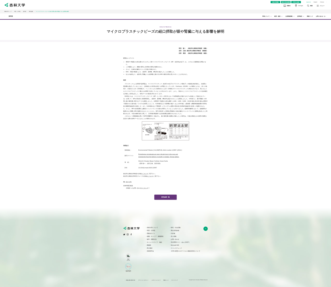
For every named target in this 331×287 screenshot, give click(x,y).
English (315, 2)
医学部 (11, 16)
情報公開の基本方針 (130, 280)
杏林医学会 (150, 251)
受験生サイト (151, 233)
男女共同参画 (175, 230)
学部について (266, 16)
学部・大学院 (17, 11)
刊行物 (173, 233)
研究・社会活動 (175, 227)
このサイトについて (156, 280)
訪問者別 (299, 16)
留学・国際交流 (152, 239)
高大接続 (149, 248)
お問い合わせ (319, 16)
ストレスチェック (176, 248)
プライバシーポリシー (143, 280)
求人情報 (173, 236)
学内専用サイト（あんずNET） (180, 242)
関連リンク (310, 16)
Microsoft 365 (175, 245)
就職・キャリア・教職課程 (155, 236)
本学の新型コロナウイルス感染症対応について (185, 251)
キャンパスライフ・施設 (154, 242)
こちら (145, 173)
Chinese (322, 2)
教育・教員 (277, 16)
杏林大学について (152, 227)
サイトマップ (174, 280)
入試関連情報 (288, 16)
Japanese (308, 2)
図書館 (149, 245)
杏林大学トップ (8, 11)
